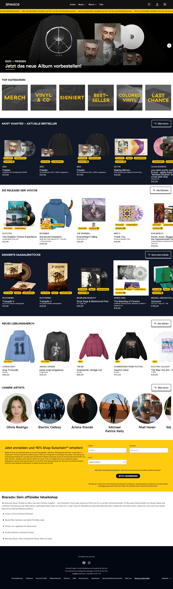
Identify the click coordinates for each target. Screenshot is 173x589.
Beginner (44, 233)
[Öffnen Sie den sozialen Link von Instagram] (89, 562)
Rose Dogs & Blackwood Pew (92, 301)
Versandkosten (17, 578)
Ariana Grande (47, 366)
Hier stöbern (163, 323)
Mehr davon (163, 123)
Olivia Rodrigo (158, 167)
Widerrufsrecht (55, 578)
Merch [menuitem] (91, 4)
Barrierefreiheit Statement (112, 578)
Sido (4, 167)
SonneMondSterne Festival (128, 366)
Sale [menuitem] (101, 4)
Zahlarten (29, 578)
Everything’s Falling (87, 237)
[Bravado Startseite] (13, 4)
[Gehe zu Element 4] (42, 69)
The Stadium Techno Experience (19, 237)
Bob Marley (157, 233)
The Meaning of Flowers (127, 301)
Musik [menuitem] (80, 4)
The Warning (83, 233)
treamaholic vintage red (89, 370)
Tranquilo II (8, 301)
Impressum (95, 578)
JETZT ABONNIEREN (128, 476)
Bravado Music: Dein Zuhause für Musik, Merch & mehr (28, 538)
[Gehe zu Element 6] (63, 69)
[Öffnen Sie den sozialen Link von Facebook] (83, 562)
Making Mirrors (122, 170)
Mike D (117, 233)
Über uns (128, 578)
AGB (74, 578)
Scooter (7, 233)
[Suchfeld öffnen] (149, 4)
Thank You (119, 237)
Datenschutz (84, 578)
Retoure (67, 578)
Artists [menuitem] (72, 4)
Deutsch (165, 578)
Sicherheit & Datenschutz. (149, 486)
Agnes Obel (120, 298)
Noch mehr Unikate (160, 255)
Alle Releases (162, 190)
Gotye (117, 167)
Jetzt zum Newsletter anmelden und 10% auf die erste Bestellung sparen (30, 11)
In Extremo (8, 298)
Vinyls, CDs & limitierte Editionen (19, 514)
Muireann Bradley (86, 298)
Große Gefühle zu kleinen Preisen (19, 532)
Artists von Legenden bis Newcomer (20, 526)
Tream (80, 366)
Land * (90, 457)
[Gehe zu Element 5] (52, 69)
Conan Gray (8, 366)
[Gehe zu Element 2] (21, 69)
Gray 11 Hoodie (10, 370)
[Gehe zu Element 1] (10, 69)
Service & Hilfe (41, 578)
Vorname (132, 446)
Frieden (6, 170)
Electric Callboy (160, 366)
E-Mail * (90, 446)
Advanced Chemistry (51, 237)
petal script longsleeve (51, 370)
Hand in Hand (121, 370)
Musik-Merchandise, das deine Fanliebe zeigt (24, 520)
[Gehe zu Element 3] (31, 69)
